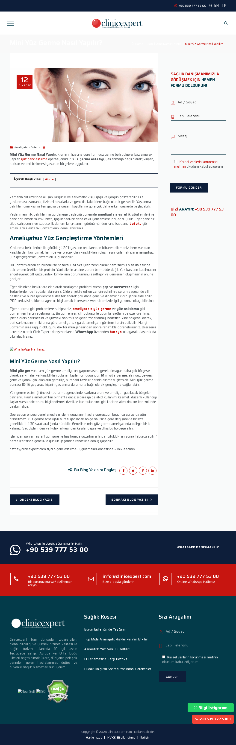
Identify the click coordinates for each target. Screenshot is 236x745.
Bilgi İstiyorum (212, 707)
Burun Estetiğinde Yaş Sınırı (105, 629)
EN (216, 5)
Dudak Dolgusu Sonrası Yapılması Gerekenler (117, 669)
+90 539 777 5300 (215, 719)
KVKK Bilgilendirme (121, 737)
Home (138, 43)
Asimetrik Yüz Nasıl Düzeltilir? (107, 649)
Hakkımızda (94, 737)
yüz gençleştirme (34, 159)
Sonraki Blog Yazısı (129, 499)
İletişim (145, 737)
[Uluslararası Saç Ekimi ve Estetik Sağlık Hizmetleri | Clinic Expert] (117, 23)
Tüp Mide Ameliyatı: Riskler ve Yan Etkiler (116, 639)
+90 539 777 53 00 (197, 212)
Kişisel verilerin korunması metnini (196, 164)
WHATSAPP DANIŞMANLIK (198, 547)
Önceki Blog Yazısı (37, 499)
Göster (49, 179)
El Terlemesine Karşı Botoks (105, 659)
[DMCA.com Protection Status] (58, 691)
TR (224, 5)
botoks (136, 223)
